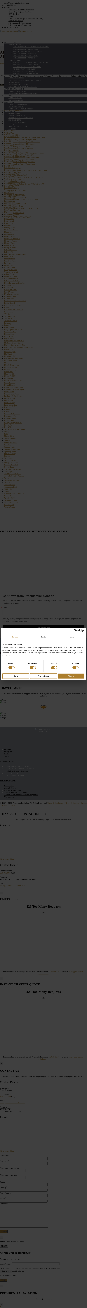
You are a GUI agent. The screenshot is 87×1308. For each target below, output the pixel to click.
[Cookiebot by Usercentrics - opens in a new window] (75, 630)
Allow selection (43, 676)
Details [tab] (43, 637)
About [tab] (72, 637)
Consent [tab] (15, 637)
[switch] (33, 667)
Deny (16, 676)
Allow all (71, 676)
